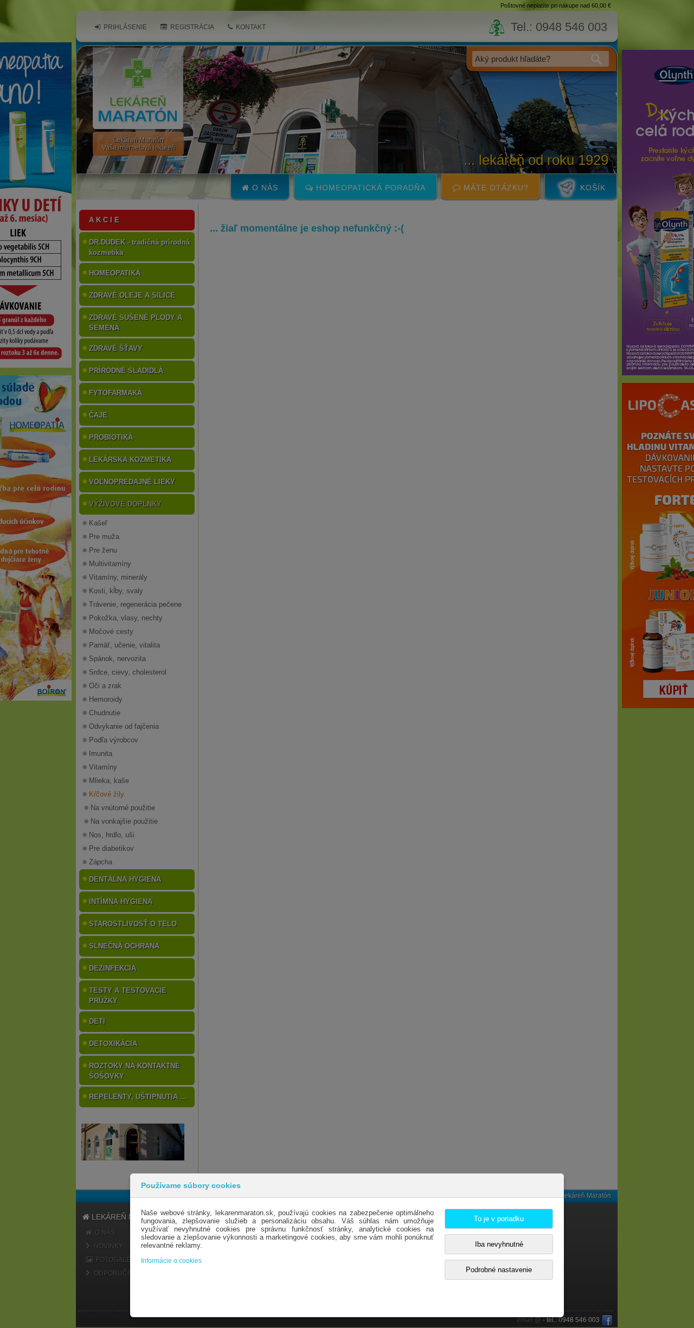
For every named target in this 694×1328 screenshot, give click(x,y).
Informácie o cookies (171, 1261)
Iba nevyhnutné (499, 1244)
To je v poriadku (499, 1219)
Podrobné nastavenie (499, 1270)
